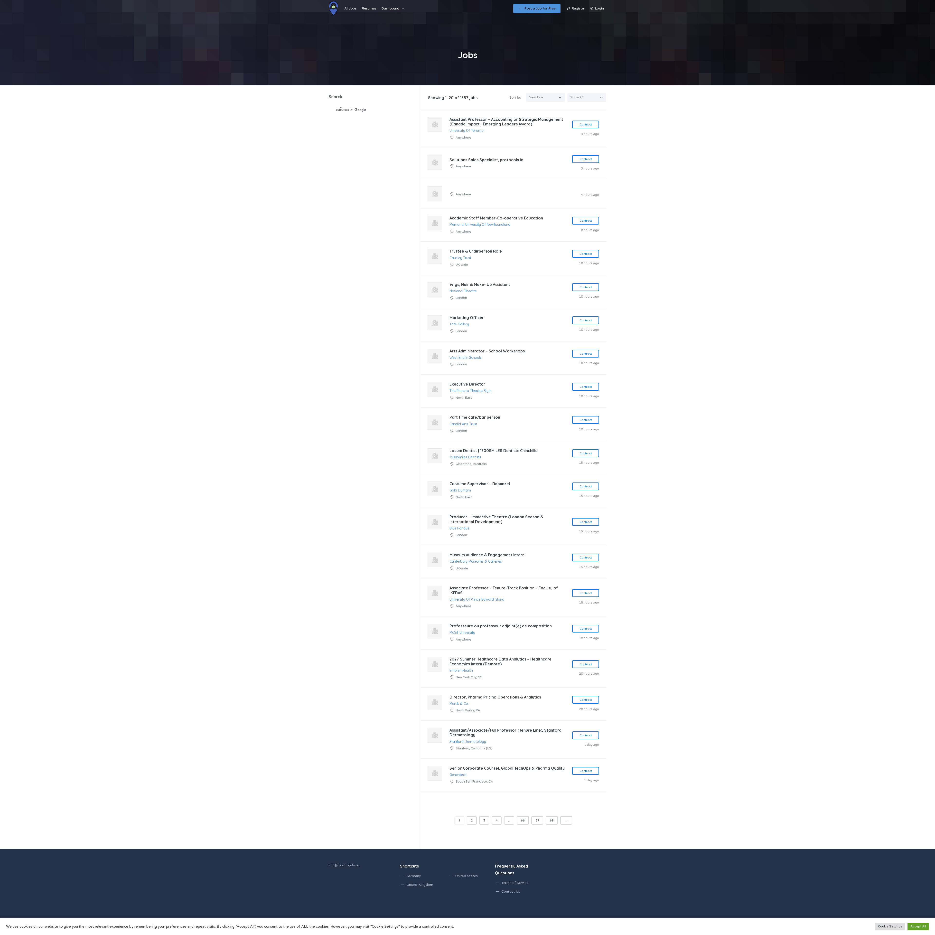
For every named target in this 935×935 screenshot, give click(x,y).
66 (523, 820)
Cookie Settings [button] (890, 926)
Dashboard (390, 8)
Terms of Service (514, 883)
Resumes (369, 8)
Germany (413, 876)
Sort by (515, 97)
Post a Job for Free (540, 8)
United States (466, 876)
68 (552, 820)
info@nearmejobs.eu (344, 865)
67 (537, 820)
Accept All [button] (918, 926)
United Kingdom (419, 885)
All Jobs (350, 8)
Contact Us (510, 891)
